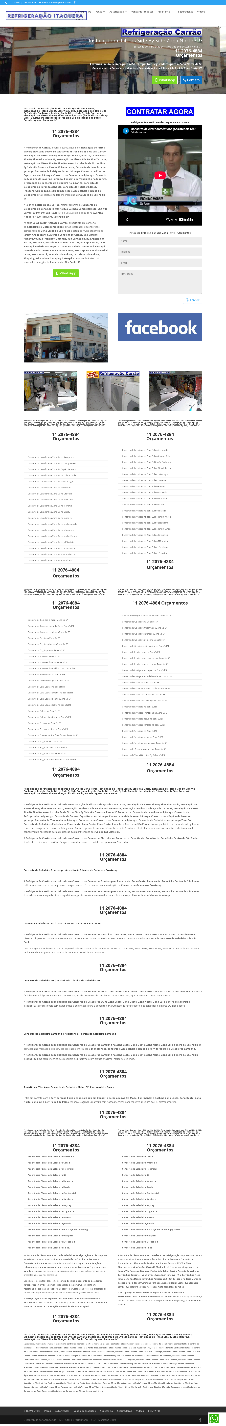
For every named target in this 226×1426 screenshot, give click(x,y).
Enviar (195, 299)
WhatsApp (68, 273)
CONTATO (81, 19)
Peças (98, 12)
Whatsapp (167, 80)
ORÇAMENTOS (83, 12)
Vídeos (201, 12)
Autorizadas (117, 12)
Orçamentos (189, 55)
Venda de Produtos (142, 12)
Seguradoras (185, 12)
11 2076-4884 (188, 51)
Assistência (164, 12)
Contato (193, 80)
